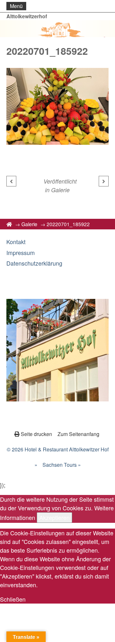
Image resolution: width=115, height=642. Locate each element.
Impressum (20, 253)
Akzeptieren (54, 517)
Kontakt (16, 242)
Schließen (13, 599)
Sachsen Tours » (61, 464)
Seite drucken (36, 434)
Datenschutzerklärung (34, 263)
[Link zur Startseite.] (57, 28)
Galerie (60, 190)
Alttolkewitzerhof (26, 16)
